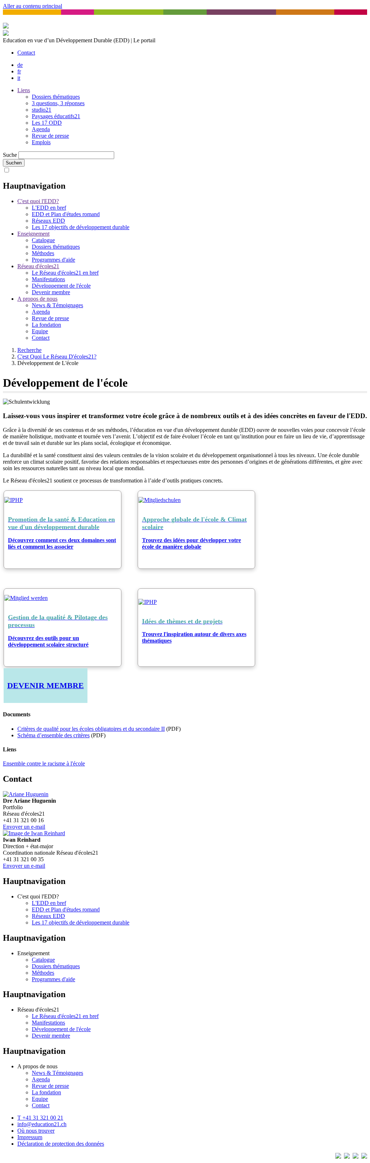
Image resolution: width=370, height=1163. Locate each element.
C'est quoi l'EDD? (38, 201)
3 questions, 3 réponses (58, 103)
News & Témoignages (57, 305)
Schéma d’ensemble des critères (53, 735)
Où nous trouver (36, 1131)
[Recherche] (6, 34)
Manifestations (48, 279)
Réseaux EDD (48, 221)
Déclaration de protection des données (60, 1144)
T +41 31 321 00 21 (40, 1118)
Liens (23, 90)
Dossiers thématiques (56, 97)
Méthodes (43, 253)
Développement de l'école (61, 286)
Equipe (40, 331)
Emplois (41, 142)
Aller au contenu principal (32, 6)
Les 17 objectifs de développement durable (80, 227)
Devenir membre (51, 292)
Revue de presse (50, 136)
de (20, 65)
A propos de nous (37, 299)
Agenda (41, 129)
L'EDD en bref (49, 208)
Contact (26, 53)
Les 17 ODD (47, 123)
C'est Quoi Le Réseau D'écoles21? (56, 356)
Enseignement (33, 234)
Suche (10, 155)
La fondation (46, 325)
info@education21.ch (41, 1124)
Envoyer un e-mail (24, 827)
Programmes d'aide (53, 260)
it (18, 78)
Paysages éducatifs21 (56, 116)
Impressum (29, 1137)
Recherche (29, 350)
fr (19, 71)
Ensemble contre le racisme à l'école (44, 763)
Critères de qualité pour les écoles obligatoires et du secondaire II (91, 729)
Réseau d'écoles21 (38, 266)
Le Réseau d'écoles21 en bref (65, 273)
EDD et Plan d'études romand (66, 214)
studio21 (41, 110)
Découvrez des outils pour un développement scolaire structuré (48, 641)
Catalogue (43, 240)
